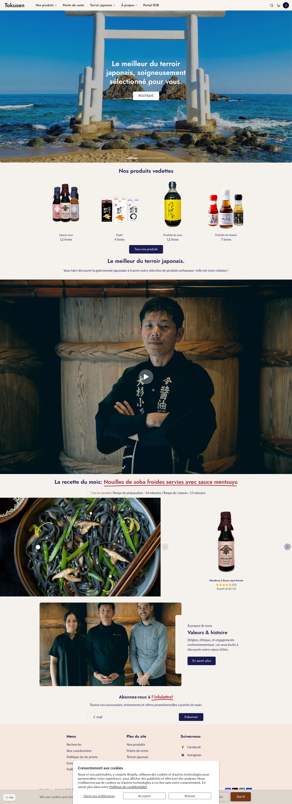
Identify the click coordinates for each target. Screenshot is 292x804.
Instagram (194, 755)
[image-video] (146, 376)
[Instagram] (184, 755)
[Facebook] (184, 747)
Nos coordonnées (79, 750)
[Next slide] (287, 546)
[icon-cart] (278, 5)
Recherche (74, 744)
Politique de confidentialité (128, 787)
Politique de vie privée (82, 757)
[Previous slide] (165, 546)
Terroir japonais (137, 757)
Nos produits (136, 744)
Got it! (241, 796)
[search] (271, 5)
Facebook (194, 747)
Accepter (144, 796)
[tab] (133, 158)
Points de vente (137, 750)
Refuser (190, 796)
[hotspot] (38, 547)
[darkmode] (286, 5)
